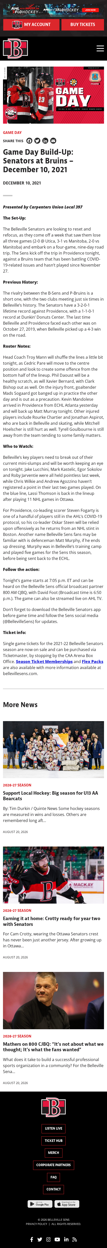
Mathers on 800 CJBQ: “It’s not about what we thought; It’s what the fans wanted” (53, 1047)
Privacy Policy (36, 1224)
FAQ (54, 1177)
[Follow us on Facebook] (31, 1239)
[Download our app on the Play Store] (40, 1203)
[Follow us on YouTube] (57, 1239)
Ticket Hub (53, 1141)
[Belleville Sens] (15, 49)
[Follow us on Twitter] (39, 1239)
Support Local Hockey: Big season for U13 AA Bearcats (50, 796)
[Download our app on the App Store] (66, 1203)
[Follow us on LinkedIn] (66, 1239)
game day (12, 132)
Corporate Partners (53, 1165)
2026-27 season (17, 785)
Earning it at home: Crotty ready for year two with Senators (51, 921)
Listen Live (53, 1128)
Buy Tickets (82, 25)
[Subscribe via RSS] (74, 1239)
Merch (53, 1153)
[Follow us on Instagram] (48, 1239)
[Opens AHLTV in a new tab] (53, 10)
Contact (54, 1189)
